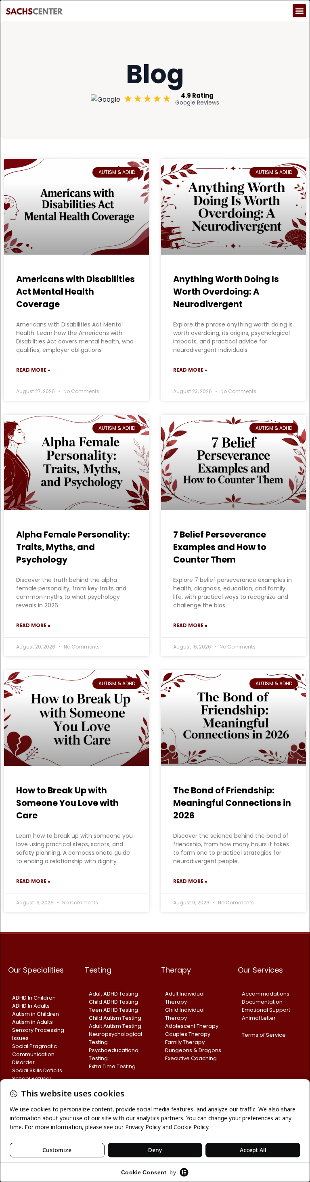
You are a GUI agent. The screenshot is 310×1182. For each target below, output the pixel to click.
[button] (299, 10)
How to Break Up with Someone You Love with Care (67, 803)
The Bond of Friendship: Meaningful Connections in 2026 (232, 803)
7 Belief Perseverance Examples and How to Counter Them (219, 547)
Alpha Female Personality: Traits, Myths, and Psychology (73, 547)
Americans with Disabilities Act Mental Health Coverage (75, 291)
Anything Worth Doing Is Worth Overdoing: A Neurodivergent (226, 291)
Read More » (33, 369)
